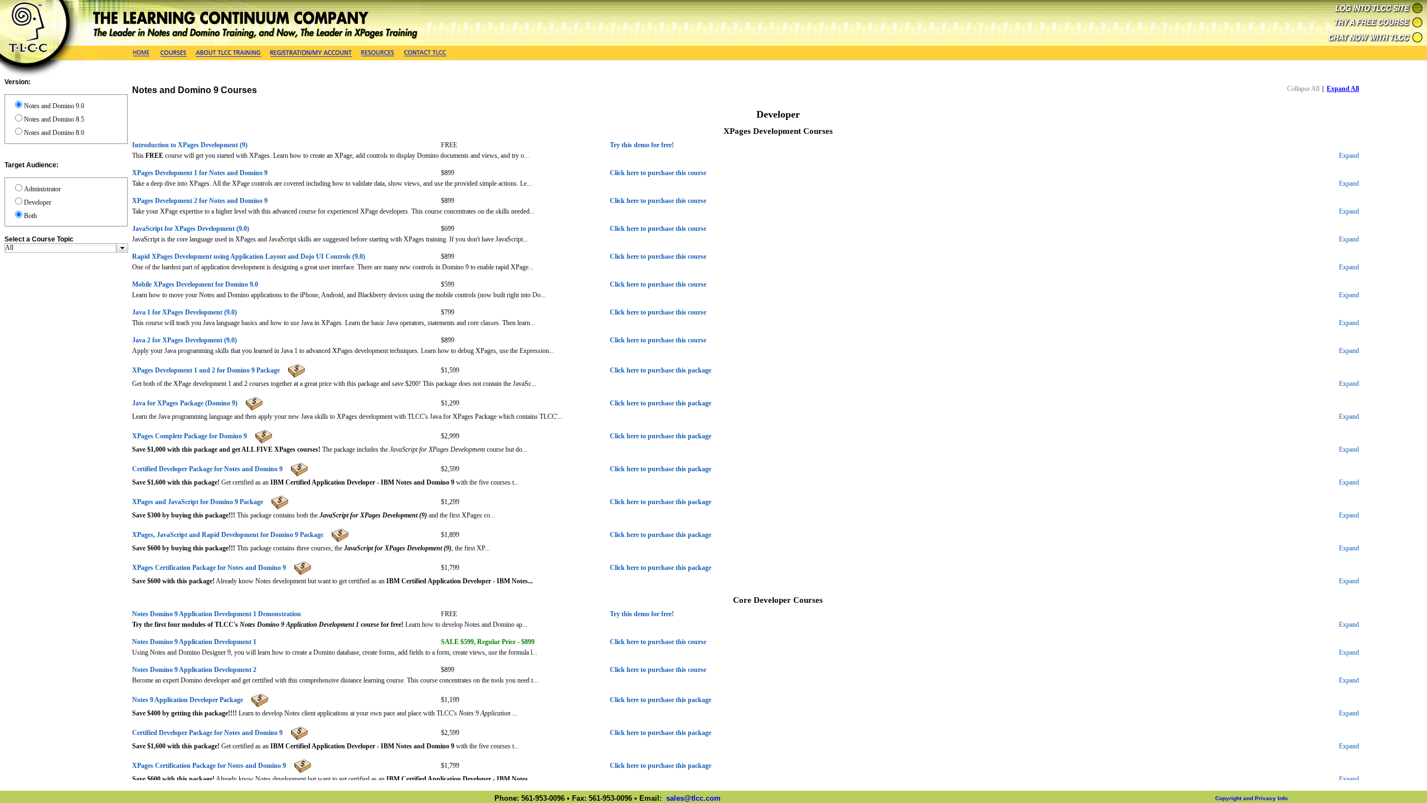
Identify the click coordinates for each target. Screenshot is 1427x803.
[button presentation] (122, 248)
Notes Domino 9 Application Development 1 (194, 642)
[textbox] (60, 248)
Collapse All (1303, 89)
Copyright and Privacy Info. (1252, 798)
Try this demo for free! (642, 145)
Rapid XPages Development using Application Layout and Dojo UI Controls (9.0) (248, 256)
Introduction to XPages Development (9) (189, 145)
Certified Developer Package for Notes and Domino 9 (207, 469)
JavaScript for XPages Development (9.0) (190, 229)
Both (30, 216)
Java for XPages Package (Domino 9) (184, 403)
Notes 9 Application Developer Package (187, 700)
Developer (37, 202)
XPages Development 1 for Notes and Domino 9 (200, 173)
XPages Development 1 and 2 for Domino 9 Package (206, 370)
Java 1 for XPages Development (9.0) (184, 312)
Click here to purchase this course (658, 173)
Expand (1349, 155)
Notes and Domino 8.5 (54, 119)
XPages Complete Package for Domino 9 (189, 436)
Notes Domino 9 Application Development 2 (194, 670)
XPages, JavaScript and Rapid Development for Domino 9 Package (227, 535)
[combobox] (66, 248)
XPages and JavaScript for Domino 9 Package (197, 502)
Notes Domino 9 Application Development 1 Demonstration (216, 614)
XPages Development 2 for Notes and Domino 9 (200, 201)
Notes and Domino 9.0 (54, 106)
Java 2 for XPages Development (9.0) (184, 340)
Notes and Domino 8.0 (54, 133)
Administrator (42, 189)
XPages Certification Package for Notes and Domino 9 (209, 568)
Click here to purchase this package (660, 370)
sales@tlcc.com (693, 798)
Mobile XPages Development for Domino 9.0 (195, 284)
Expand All (1343, 89)
